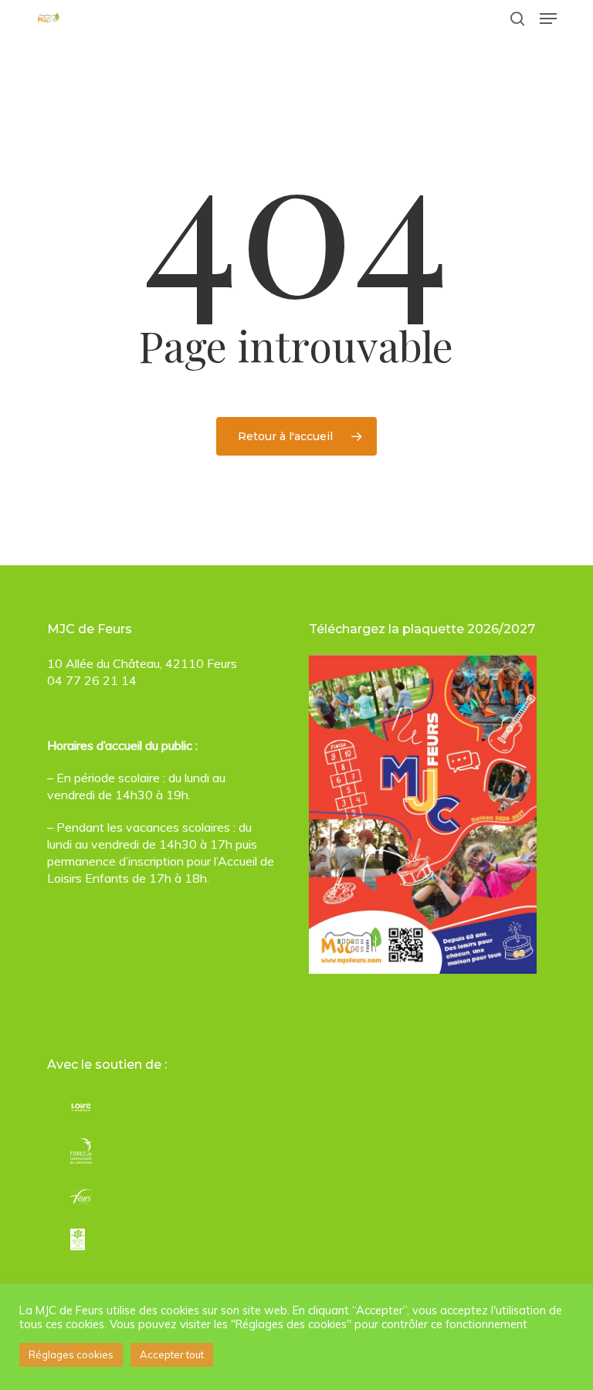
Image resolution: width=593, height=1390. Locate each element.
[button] (548, 18)
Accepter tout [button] (172, 1354)
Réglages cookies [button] (71, 1354)
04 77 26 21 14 (92, 680)
